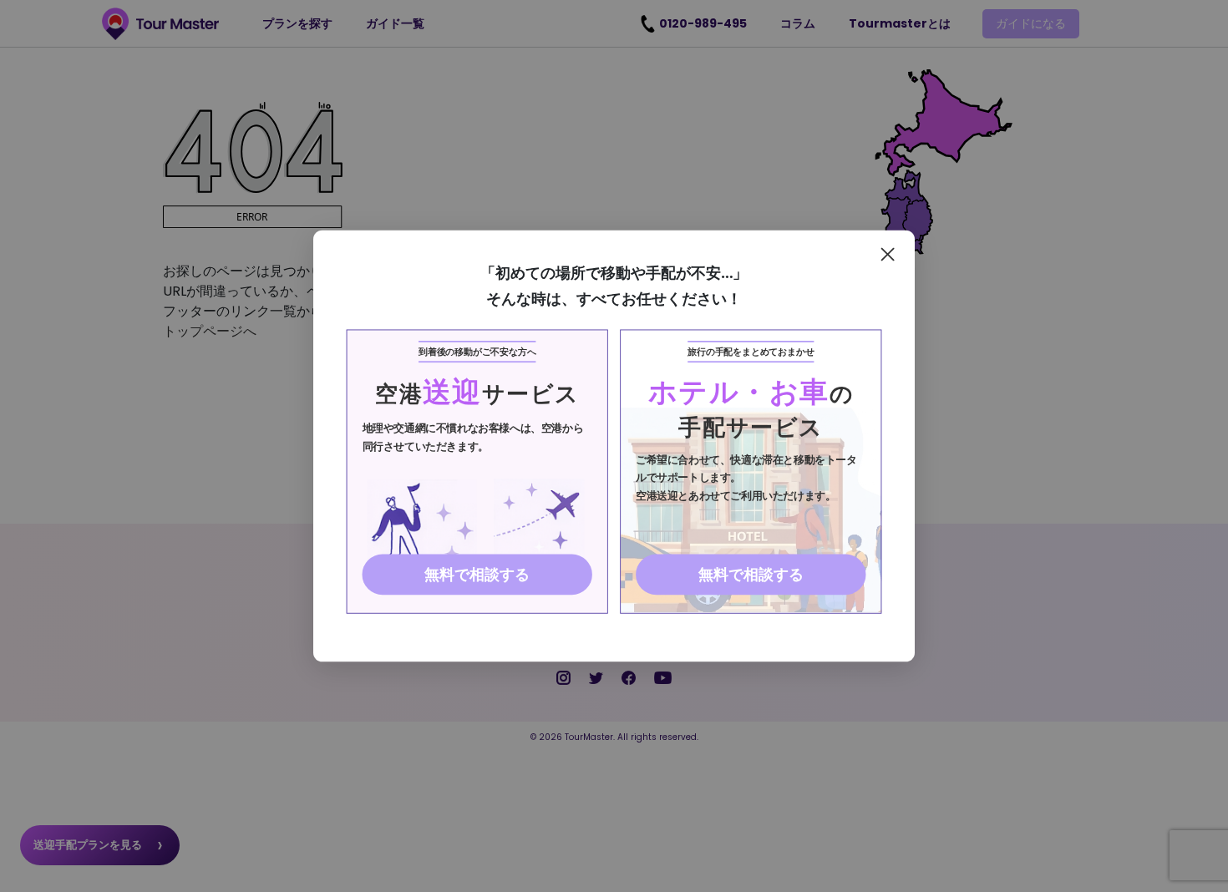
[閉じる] (887, 254)
